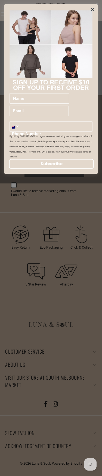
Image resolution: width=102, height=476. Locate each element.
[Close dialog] (92, 9)
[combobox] (17, 127)
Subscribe (51, 164)
